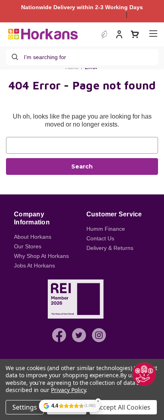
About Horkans (32, 237)
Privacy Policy (68, 390)
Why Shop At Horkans (41, 256)
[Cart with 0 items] (135, 34)
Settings (24, 407)
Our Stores (27, 246)
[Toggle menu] (153, 33)
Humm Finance (105, 229)
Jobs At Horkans (34, 265)
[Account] (119, 35)
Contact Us (100, 238)
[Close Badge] (98, 401)
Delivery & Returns (109, 248)
